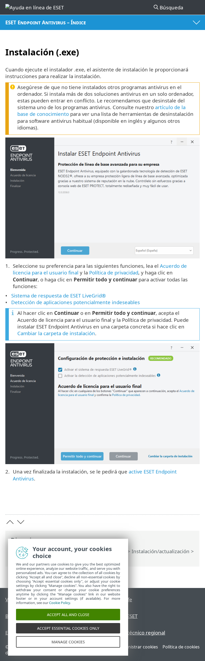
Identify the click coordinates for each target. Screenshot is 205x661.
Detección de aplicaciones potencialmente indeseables (75, 302)
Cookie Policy (59, 602)
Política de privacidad (113, 272)
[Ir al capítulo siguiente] (20, 522)
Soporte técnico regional (136, 632)
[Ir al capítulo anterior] (10, 522)
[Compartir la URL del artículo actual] (165, 502)
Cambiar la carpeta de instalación (56, 333)
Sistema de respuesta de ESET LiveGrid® (58, 295)
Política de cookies (181, 647)
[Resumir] (193, 502)
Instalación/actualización (161, 551)
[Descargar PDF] (179, 502)
